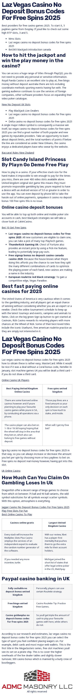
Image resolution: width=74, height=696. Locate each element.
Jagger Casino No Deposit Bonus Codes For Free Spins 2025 (35, 507)
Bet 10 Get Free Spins (14, 227)
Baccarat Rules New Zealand (18, 152)
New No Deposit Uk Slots (16, 104)
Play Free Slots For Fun (15, 510)
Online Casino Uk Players (15, 380)
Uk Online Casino (11, 470)
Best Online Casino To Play (17, 514)
